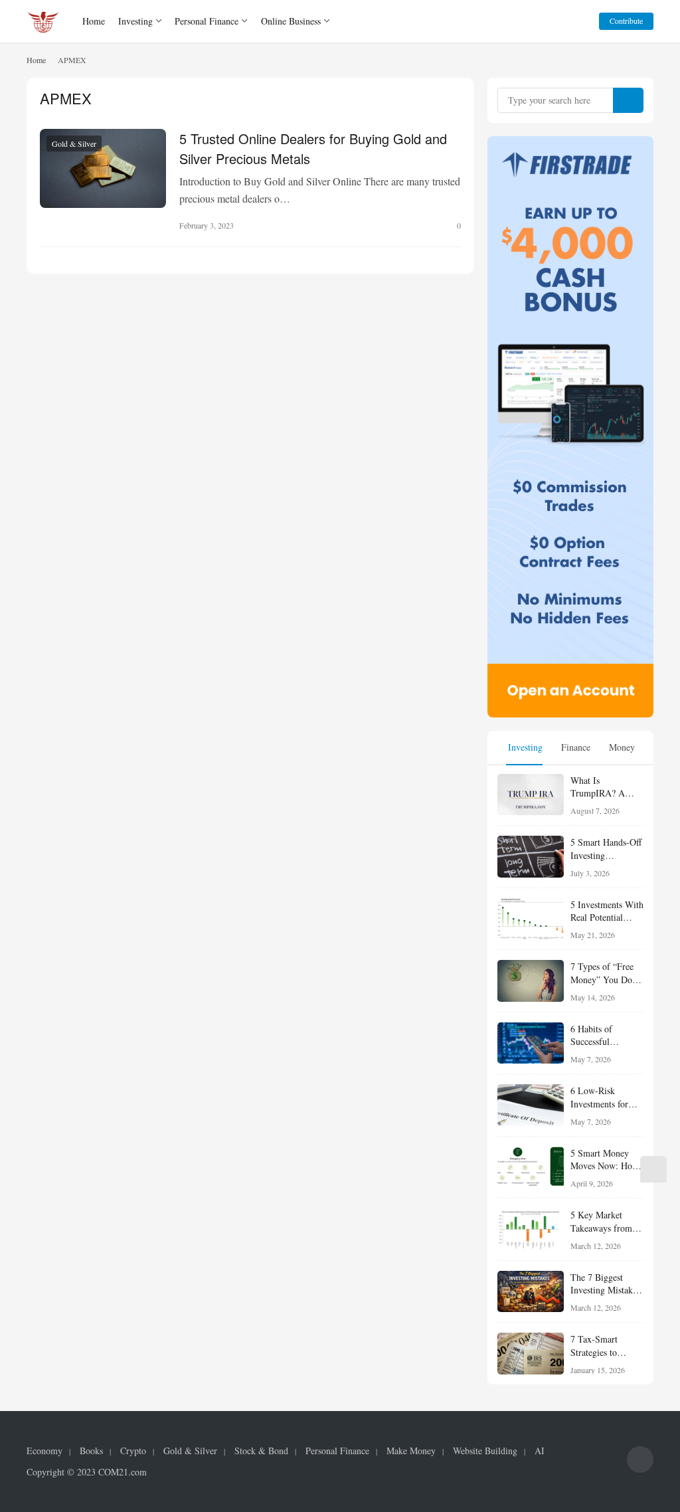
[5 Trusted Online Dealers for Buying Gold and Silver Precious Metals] (103, 168)
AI (540, 1451)
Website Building (485, 1451)
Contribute (626, 20)
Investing (135, 21)
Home (93, 21)
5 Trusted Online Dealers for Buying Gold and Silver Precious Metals (313, 147)
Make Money (411, 1451)
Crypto (133, 1451)
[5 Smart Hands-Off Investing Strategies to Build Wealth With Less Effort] (530, 857)
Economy (44, 1451)
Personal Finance (206, 21)
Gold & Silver (74, 143)
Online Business (291, 21)
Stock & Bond (261, 1451)
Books (91, 1451)
